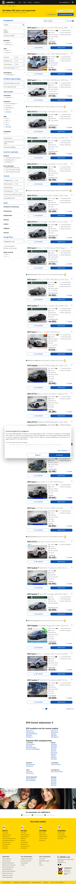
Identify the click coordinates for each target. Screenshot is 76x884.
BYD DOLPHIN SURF (31, 734)
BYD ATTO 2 (29, 730)
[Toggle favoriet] (72, 27)
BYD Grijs (53, 751)
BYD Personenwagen (57, 771)
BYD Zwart (54, 759)
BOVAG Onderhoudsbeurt (8, 871)
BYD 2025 (53, 780)
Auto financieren (6, 842)
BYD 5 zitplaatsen (31, 780)
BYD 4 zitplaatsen (31, 778)
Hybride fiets (24, 844)
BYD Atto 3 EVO (30, 732)
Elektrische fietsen (25, 834)
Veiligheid (6, 228)
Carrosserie (7, 101)
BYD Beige (54, 744)
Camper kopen (61, 833)
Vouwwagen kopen (62, 836)
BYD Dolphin (54, 732)
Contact (23, 865)
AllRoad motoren (43, 836)
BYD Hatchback (30, 744)
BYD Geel (53, 749)
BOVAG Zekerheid (6, 858)
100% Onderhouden (7, 877)
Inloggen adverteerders (26, 858)
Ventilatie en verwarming (11, 207)
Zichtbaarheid (8, 215)
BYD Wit (53, 755)
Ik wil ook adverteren (26, 861)
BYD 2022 (53, 785)
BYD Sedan (29, 746)
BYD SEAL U (29, 737)
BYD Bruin (54, 747)
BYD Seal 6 (29, 735)
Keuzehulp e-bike (25, 846)
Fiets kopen (23, 833)
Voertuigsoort (8, 72)
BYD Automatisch (56, 764)
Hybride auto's (6, 836)
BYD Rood (54, 754)
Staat (5, 48)
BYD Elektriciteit (30, 764)
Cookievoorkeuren (36, 882)
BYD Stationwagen (31, 747)
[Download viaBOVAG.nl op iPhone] (58, 865)
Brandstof (7, 40)
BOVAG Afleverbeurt (7, 869)
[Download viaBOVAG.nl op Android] (61, 865)
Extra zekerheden (9, 166)
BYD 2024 (53, 782)
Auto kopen (5, 833)
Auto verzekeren (6, 844)
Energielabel (7, 131)
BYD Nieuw (29, 771)
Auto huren (5, 846)
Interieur (6, 232)
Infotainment (8, 211)
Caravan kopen (61, 834)
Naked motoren (43, 834)
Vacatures (45, 882)
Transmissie (7, 95)
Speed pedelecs (25, 836)
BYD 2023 (53, 783)
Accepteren (59, 455)
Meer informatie (62, 450)
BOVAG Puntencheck (7, 873)
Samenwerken (24, 863)
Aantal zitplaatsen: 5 (67, 10)
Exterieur (6, 220)
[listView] (71, 21)
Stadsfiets (23, 838)
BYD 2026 (53, 778)
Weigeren (38, 455)
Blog (40, 863)
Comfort (6, 224)
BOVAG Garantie (6, 861)
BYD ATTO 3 (54, 730)
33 (54, 708)
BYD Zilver (54, 757)
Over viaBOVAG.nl (6, 882)
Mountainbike (24, 842)
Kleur (5, 116)
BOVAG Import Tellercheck (8, 865)
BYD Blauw (54, 746)
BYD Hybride (29, 766)
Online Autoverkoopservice (9, 838)
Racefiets (23, 840)
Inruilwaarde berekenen (8, 840)
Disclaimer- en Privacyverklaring (22, 882)
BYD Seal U (54, 735)
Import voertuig (8, 252)
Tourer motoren (43, 838)
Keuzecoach (5, 848)
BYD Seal (53, 734)
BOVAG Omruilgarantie (8, 867)
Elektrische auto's (6, 834)
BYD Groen (54, 752)
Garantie (6, 156)
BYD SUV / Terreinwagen (33, 749)
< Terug (4, 6)
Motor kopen (42, 833)
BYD (58, 10)
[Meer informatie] (18, 167)
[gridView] (73, 21)
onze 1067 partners (16, 433)
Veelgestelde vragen (44, 861)
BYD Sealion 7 (55, 737)
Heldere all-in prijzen (7, 875)
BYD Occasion (30, 773)
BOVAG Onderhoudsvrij (8, 863)
